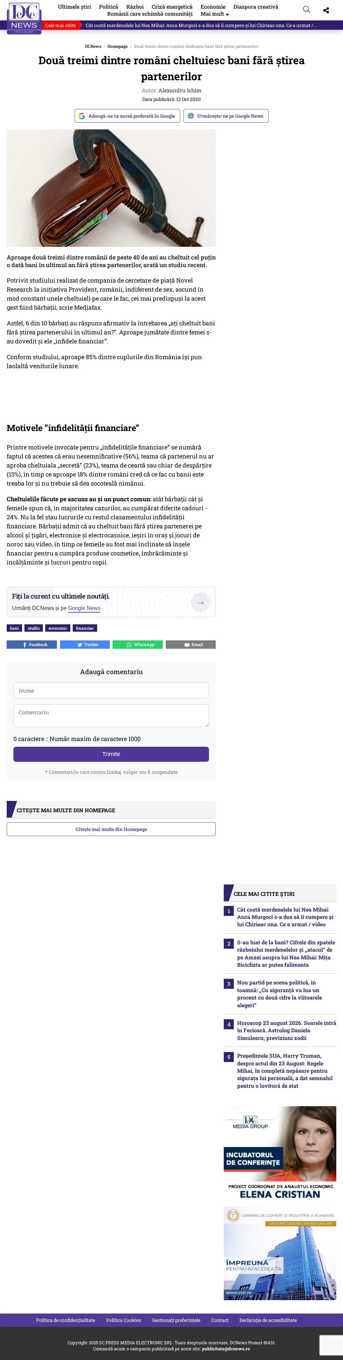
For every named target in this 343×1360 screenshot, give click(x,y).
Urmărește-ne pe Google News (230, 116)
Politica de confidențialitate (65, 1320)
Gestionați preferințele (176, 1320)
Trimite (111, 754)
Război (135, 6)
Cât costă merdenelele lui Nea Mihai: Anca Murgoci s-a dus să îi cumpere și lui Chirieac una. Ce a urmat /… (201, 25)
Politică (108, 6)
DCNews (24, 18)
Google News (84, 608)
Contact (219, 1320)
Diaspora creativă (255, 6)
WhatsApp (143, 644)
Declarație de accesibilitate (268, 1320)
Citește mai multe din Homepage (111, 829)
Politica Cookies (123, 1320)
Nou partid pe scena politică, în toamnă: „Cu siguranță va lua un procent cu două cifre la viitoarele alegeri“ (279, 993)
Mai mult (215, 13)
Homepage (118, 46)
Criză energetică (172, 6)
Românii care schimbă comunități (150, 13)
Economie (213, 6)
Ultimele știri (74, 6)
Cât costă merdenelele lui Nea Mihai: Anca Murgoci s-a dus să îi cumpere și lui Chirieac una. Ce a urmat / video (285, 917)
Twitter (90, 644)
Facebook (37, 644)
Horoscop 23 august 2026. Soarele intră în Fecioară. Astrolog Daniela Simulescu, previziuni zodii (286, 1030)
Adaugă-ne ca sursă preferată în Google (131, 116)
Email (196, 644)
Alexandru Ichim (179, 90)
